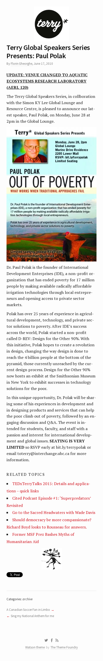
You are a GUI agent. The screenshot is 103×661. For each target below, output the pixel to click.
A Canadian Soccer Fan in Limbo (28, 610)
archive (27, 599)
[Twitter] (46, 640)
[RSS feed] (57, 640)
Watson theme (35, 647)
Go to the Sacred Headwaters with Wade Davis (53, 512)
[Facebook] (52, 640)
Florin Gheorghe (21, 63)
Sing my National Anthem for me (32, 616)
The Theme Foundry (64, 647)
